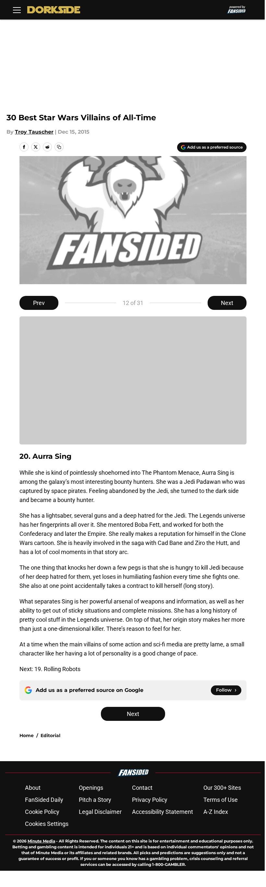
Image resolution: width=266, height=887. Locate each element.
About (33, 787)
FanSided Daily (44, 799)
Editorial (50, 735)
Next (227, 302)
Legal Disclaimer (100, 811)
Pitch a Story (95, 799)
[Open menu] (17, 10)
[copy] (59, 147)
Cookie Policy (42, 811)
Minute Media (41, 841)
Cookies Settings (46, 823)
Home (26, 735)
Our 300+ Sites (222, 787)
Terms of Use (220, 799)
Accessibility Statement (162, 811)
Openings (91, 787)
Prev (39, 302)
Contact (142, 787)
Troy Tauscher (34, 132)
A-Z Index (215, 811)
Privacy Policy (149, 799)
